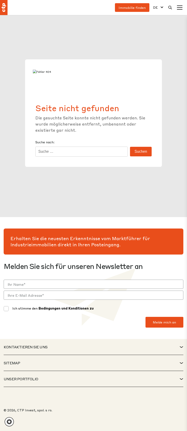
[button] (9, 421)
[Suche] (170, 7)
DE (155, 7)
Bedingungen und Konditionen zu (66, 308)
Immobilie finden (132, 7)
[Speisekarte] (179, 8)
